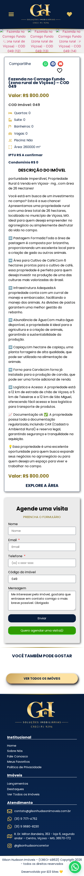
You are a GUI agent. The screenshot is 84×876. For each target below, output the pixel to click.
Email (13, 540)
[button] (11, 14)
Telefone (15, 556)
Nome (13, 524)
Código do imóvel (22, 572)
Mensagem (17, 588)
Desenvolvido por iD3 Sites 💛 (42, 872)
